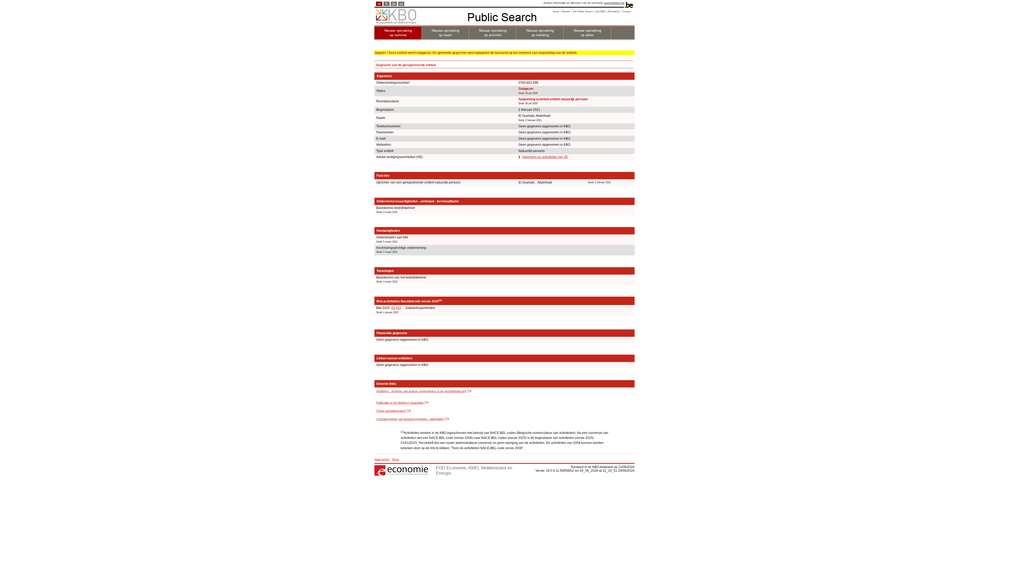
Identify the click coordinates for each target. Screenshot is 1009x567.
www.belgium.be (614, 2)
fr (386, 4)
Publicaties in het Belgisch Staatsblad (399, 402)
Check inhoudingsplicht (391, 410)
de (394, 4)
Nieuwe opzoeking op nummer (398, 33)
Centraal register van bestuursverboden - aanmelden (410, 419)
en (401, 4)
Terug (395, 459)
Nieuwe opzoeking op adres (587, 33)
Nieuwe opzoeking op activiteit (493, 33)
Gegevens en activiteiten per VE (545, 157)
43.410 (396, 308)
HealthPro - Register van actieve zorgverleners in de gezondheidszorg (421, 391)
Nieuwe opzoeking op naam (445, 33)
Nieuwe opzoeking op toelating (540, 33)
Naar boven (381, 459)
